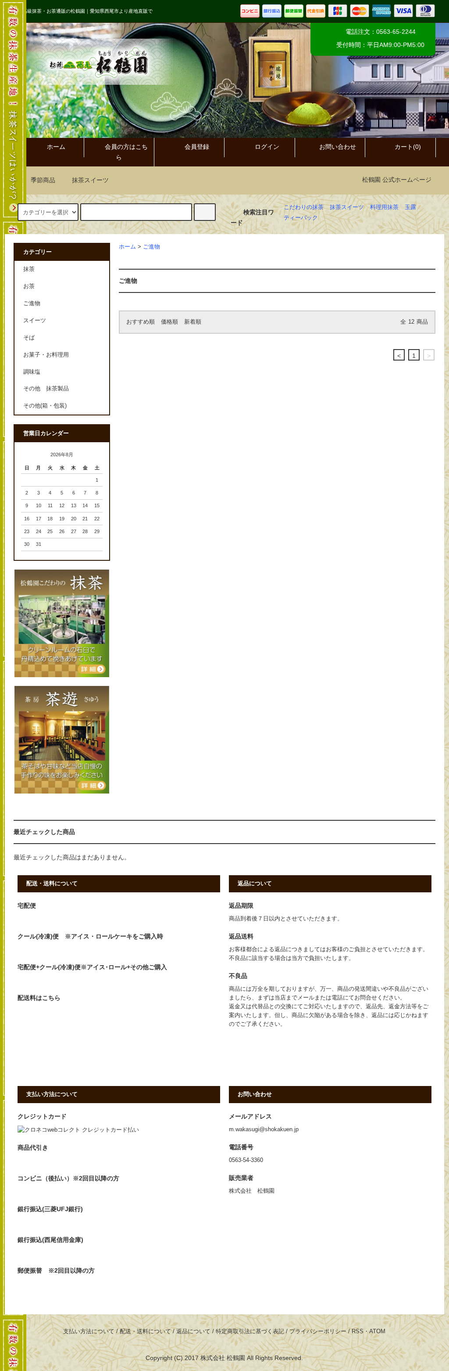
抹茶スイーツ (90, 180)
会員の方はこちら (126, 152)
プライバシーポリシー (317, 1331)
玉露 (410, 207)
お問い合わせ (337, 146)
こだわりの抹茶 (304, 207)
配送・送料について (145, 1331)
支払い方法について (88, 1331)
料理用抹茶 (384, 207)
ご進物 (151, 247)
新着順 (192, 322)
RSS (357, 1331)
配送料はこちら (39, 997)
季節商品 (43, 180)
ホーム (56, 146)
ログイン (267, 146)
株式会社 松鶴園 (222, 1357)
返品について (193, 1331)
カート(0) (408, 146)
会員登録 (197, 146)
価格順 (169, 322)
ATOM (377, 1331)
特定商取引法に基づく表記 (250, 1331)
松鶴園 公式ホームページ (396, 179)
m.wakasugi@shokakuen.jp (264, 1129)
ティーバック (301, 218)
